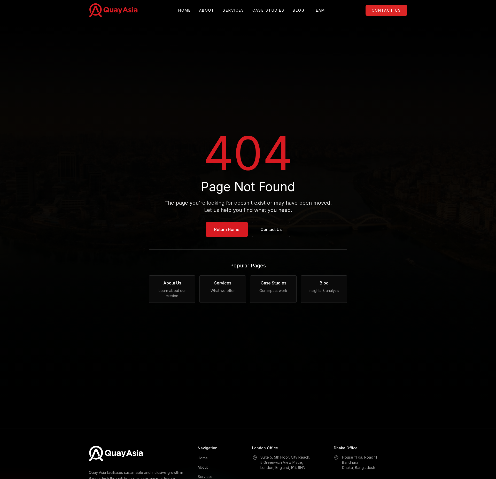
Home (184, 10)
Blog (298, 10)
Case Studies (268, 10)
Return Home (226, 229)
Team (319, 10)
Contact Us (386, 10)
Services (233, 10)
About (207, 10)
